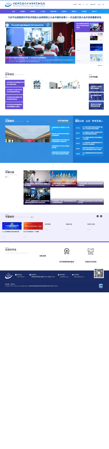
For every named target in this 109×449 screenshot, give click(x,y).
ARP (87, 4)
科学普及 (84, 11)
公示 (88, 121)
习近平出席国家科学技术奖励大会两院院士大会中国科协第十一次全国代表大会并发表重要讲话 (54, 17)
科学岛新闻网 (63, 121)
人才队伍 (42, 11)
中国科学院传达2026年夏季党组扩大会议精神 (82, 45)
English (99, 4)
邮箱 (80, 4)
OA (83, 4)
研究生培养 (53, 11)
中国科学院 (92, 4)
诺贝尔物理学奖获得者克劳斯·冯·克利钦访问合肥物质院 (82, 25)
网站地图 (7, 284)
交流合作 (64, 11)
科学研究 (32, 11)
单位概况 (22, 11)
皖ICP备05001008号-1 (53, 286)
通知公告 (79, 121)
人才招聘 (75, 4)
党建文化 (74, 11)
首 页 (13, 11)
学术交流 (96, 121)
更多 (6, 77)
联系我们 (13, 284)
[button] (101, 216)
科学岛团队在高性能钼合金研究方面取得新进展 (82, 35)
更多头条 (100, 65)
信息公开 (94, 11)
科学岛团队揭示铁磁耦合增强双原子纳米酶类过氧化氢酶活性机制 (82, 57)
